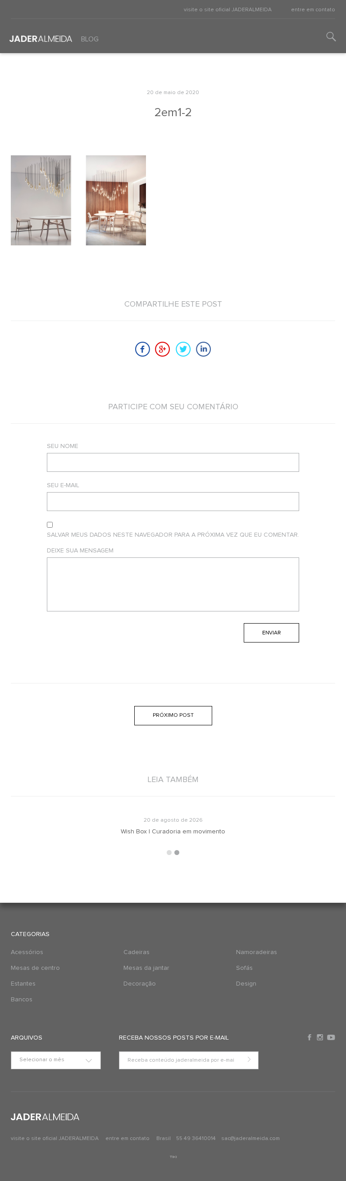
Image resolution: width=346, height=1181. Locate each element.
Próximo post (173, 715)
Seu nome (62, 446)
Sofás (244, 968)
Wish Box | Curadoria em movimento (173, 831)
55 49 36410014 (196, 1138)
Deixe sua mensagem (80, 551)
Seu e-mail (63, 485)
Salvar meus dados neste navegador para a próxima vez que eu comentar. (173, 535)
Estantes (23, 984)
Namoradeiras (256, 952)
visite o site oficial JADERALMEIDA (228, 10)
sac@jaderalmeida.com (250, 1138)
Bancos (21, 999)
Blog (90, 39)
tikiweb (173, 1157)
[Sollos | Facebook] (310, 1037)
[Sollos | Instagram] (321, 1037)
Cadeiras (136, 952)
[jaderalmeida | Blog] (38, 35)
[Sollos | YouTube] (331, 1037)
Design (246, 984)
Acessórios (27, 952)
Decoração (139, 984)
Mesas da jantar (146, 968)
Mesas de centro (35, 968)
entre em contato (313, 10)
